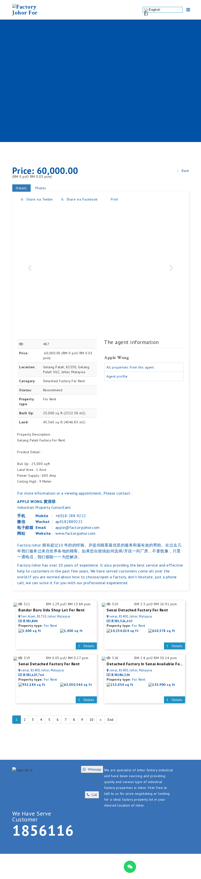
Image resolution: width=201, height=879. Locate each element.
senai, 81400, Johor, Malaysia (130, 616)
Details (21, 188)
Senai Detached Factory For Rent (137, 609)
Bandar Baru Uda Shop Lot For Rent (51, 609)
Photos (40, 188)
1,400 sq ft (31, 631)
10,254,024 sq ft (124, 631)
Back (185, 170)
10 (91, 719)
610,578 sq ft (163, 631)
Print (114, 199)
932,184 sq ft (33, 684)
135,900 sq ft (163, 684)
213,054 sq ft (122, 684)
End (110, 719)
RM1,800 (30, 621)
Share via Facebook (81, 199)
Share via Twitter (39, 199)
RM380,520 (120, 674)
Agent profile (117, 376)
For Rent (50, 625)
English (154, 10)
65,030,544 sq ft (78, 684)
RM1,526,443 (122, 621)
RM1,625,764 (33, 674)
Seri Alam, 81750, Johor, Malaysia (45, 616)
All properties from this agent (130, 367)
